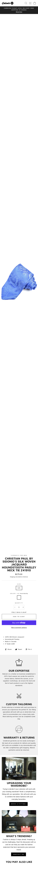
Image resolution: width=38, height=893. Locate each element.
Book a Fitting (18, 804)
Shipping (12, 576)
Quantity (19, 603)
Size (19, 584)
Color (19, 593)
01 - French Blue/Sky (19, 597)
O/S (19, 588)
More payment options (19, 627)
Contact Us (18, 854)
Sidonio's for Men (19, 555)
